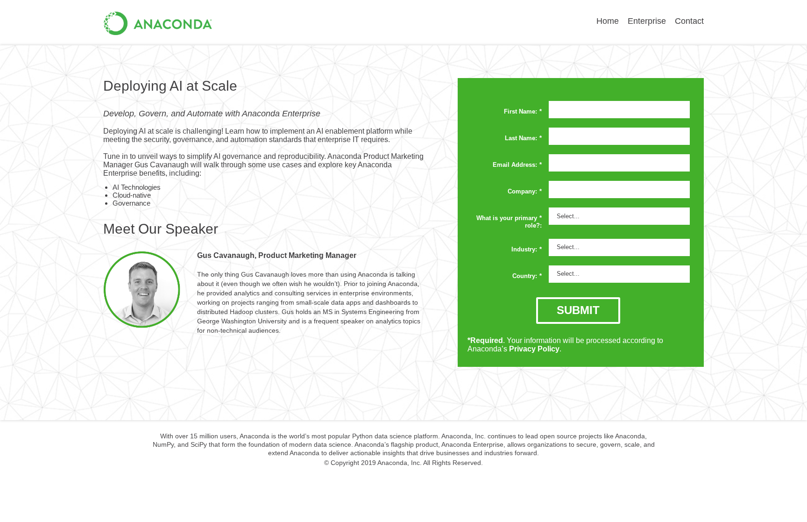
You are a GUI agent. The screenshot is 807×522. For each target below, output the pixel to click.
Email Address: (517, 164)
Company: (525, 191)
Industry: (526, 249)
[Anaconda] (158, 31)
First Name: (523, 111)
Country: (527, 275)
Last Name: (523, 138)
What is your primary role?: (509, 222)
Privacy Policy (534, 349)
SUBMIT (578, 310)
